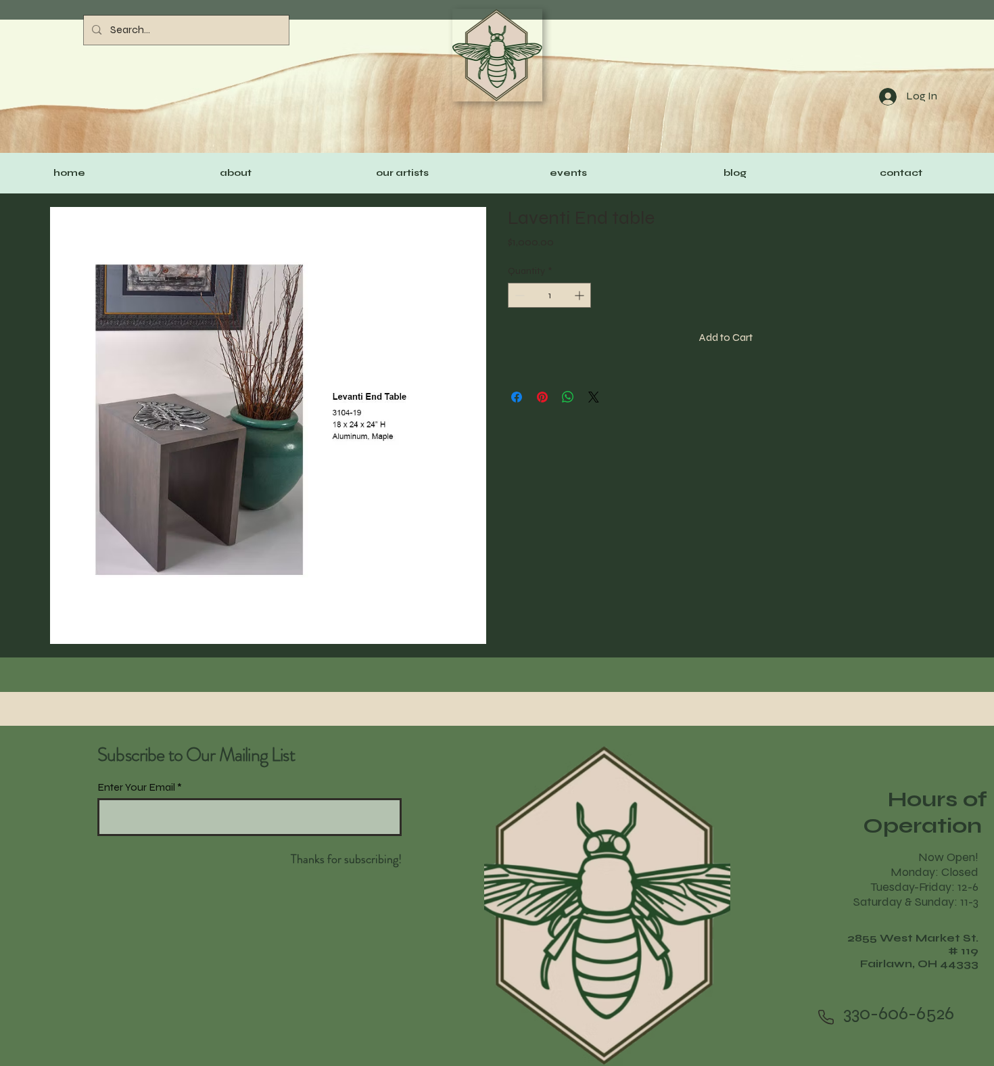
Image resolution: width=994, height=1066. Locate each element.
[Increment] (580, 295)
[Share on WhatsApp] (568, 397)
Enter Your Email (136, 787)
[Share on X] (594, 397)
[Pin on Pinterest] (542, 397)
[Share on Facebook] (516, 397)
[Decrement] (518, 295)
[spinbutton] (549, 295)
